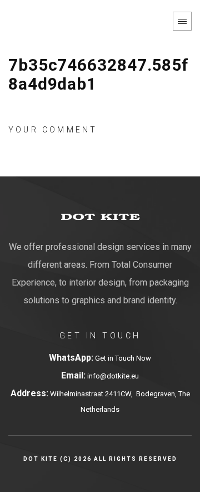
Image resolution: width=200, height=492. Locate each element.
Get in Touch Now (123, 358)
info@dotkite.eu (112, 376)
